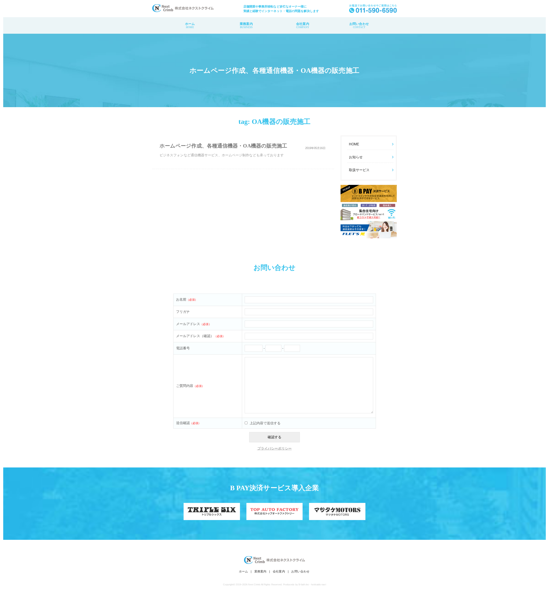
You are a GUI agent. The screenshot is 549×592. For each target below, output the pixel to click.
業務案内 (246, 25)
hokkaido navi (318, 584)
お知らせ (356, 157)
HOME (354, 144)
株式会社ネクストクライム (183, 8)
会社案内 (302, 25)
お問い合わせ (359, 25)
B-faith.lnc (304, 584)
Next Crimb (254, 584)
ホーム (190, 25)
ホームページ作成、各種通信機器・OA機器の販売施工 (223, 146)
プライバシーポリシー (274, 448)
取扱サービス (359, 170)
